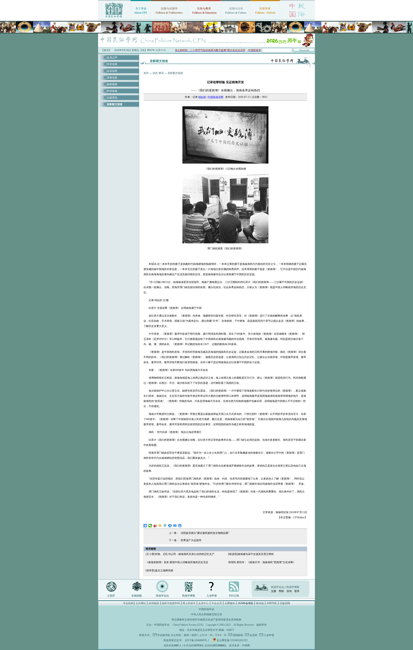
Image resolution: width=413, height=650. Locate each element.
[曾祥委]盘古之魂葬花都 (159, 570)
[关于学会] (141, 18)
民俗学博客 (188, 595)
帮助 (281, 591)
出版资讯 (112, 97)
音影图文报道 (175, 73)
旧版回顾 (285, 603)
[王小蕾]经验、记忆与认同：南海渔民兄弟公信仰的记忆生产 (180, 554)
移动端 (260, 603)
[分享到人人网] (170, 525)
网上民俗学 (189, 603)
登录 (296, 591)
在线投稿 (136, 595)
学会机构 (128, 603)
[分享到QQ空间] (160, 525)
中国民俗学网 (215, 96)
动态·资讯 (158, 73)
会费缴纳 (230, 603)
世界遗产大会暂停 (191, 540)
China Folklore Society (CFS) (188, 624)
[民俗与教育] (204, 18)
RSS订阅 (234, 595)
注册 (273, 591)
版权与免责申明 (171, 603)
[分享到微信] (150, 525)
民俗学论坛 (162, 595)
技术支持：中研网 (239, 645)
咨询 (289, 591)
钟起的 (202, 96)
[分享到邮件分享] (175, 525)
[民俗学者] (265, 18)
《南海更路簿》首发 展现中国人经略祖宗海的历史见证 (177, 562)
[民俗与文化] (235, 18)
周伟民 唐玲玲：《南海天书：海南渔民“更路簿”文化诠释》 (262, 562)
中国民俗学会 (162, 624)
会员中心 (203, 603)
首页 (146, 73)
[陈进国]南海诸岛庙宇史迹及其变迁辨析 (251, 554)
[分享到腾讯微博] (165, 525)
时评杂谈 (112, 90)
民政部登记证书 (172, 640)
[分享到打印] (180, 525)
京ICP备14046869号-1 (197, 640)
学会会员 (216, 603)
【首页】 (106, 50)
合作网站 (141, 603)
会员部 (253, 635)
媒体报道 (112, 84)
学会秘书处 (163, 635)
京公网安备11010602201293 (232, 640)
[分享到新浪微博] (155, 525)
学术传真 (112, 64)
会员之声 (112, 57)
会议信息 (112, 70)
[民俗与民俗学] (169, 18)
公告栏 (111, 595)
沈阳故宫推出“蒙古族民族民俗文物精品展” (205, 532)
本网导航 (272, 603)
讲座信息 (112, 77)
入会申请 (211, 595)
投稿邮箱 (237, 635)
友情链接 (154, 603)
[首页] (114, 18)
